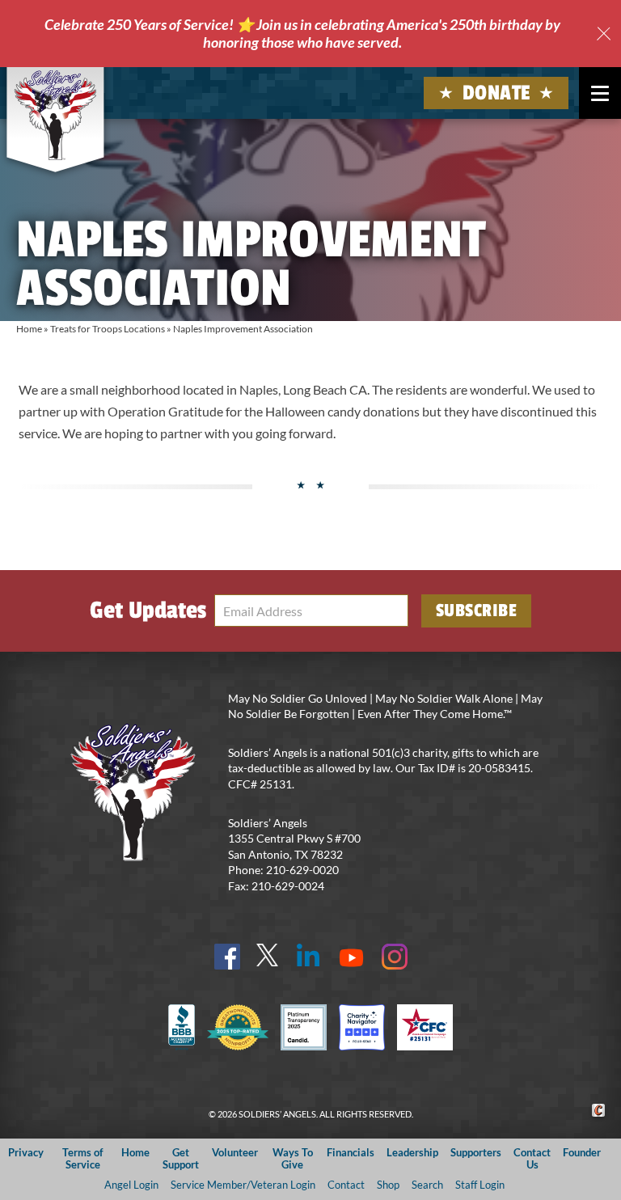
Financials (350, 1152)
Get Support (181, 1158)
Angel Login (131, 1184)
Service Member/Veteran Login (243, 1184)
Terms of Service (83, 1158)
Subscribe (477, 610)
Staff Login (480, 1184)
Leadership (412, 1152)
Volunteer (235, 1152)
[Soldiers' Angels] (55, 115)
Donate (496, 93)
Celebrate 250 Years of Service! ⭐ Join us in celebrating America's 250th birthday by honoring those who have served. (302, 33)
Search (427, 1184)
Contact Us (532, 1158)
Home (29, 329)
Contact (346, 1184)
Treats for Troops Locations (107, 329)
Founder (582, 1152)
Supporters (475, 1152)
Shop (388, 1184)
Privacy (26, 1152)
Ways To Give (292, 1158)
